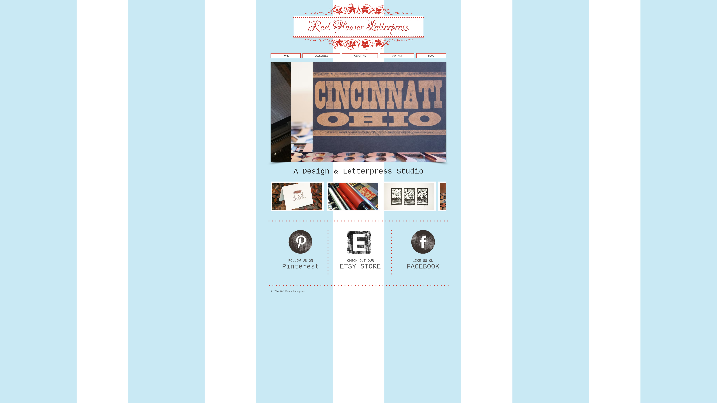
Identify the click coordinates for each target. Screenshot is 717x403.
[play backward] (275, 196)
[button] (297, 196)
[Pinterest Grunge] (300, 242)
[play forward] (441, 196)
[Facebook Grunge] (423, 242)
